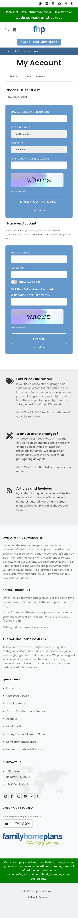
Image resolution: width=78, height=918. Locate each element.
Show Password (29, 282)
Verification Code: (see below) (30, 295)
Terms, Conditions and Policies (25, 711)
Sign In (13, 76)
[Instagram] (53, 3)
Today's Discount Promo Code (25, 734)
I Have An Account (16, 97)
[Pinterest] (40, 3)
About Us (12, 719)
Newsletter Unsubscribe (21, 742)
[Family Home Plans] (39, 29)
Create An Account (36, 76)
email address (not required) (30, 112)
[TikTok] (66, 3)
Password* (18, 268)
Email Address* (20, 252)
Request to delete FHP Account (26, 749)
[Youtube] (59, 3)
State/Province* (21, 127)
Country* (17, 143)
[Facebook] (47, 3)
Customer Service (17, 696)
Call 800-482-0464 (39, 42)
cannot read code (18, 191)
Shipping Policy (15, 703)
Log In (35, 51)
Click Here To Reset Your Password (32, 289)
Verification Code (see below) (30, 158)
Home (6, 51)
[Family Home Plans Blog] (72, 3)
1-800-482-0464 (19, 784)
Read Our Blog (15, 726)
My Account (20, 51)
